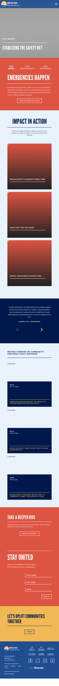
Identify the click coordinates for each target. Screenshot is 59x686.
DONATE (29, 632)
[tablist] (29, 67)
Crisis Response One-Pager (29, 100)
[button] (42, 329)
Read (13, 501)
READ (13, 408)
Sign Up (47, 596)
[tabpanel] (29, 88)
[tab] (11, 67)
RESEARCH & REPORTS (29, 533)
